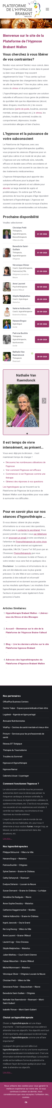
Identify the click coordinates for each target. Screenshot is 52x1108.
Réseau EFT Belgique (12, 744)
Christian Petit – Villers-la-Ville (16, 980)
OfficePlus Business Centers (15, 702)
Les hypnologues (11, 487)
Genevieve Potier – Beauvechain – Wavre (21, 987)
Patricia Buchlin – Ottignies (15, 865)
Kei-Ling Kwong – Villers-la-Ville (17, 929)
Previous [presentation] (8, 400)
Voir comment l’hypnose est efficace (23, 470)
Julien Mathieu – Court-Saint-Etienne (20, 955)
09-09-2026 (42, 324)
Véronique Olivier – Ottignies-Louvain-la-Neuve (24, 974)
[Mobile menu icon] (47, 9)
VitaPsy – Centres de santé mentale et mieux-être (26, 727)
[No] (48, 1095)
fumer (30, 826)
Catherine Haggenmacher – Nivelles (19, 910)
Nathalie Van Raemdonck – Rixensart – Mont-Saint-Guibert (23, 1001)
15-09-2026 (42, 339)
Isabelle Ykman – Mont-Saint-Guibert (20, 1009)
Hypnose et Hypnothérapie (15, 763)
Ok (26, 1102)
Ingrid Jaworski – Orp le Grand (16, 923)
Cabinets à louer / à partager (16, 776)
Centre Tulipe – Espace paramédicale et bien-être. (25, 708)
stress (15, 88)
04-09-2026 (42, 312)
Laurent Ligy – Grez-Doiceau (16, 942)
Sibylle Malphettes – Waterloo (16, 948)
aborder (6, 188)
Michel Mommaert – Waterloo (16, 967)
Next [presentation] (44, 400)
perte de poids (22, 109)
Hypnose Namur (10, 769)
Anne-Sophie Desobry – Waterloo (18, 903)
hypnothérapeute (20, 1023)
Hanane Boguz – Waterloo (15, 859)
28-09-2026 (42, 357)
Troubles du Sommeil (12, 756)
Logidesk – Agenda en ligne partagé (19, 714)
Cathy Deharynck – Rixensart (16, 878)
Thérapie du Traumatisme (15, 750)
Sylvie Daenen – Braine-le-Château (19, 871)
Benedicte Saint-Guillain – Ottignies (19, 993)
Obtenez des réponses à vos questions (24, 481)
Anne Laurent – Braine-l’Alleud (17, 935)
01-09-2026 (42, 234)
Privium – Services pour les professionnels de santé (23, 735)
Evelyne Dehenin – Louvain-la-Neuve (19, 884)
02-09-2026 (42, 287)
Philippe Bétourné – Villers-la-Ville (18, 852)
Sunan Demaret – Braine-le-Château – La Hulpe (24, 891)
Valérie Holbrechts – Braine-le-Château (20, 916)
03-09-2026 (42, 299)
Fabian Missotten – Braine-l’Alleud (18, 961)
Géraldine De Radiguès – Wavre (17, 897)
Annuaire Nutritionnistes (14, 721)
